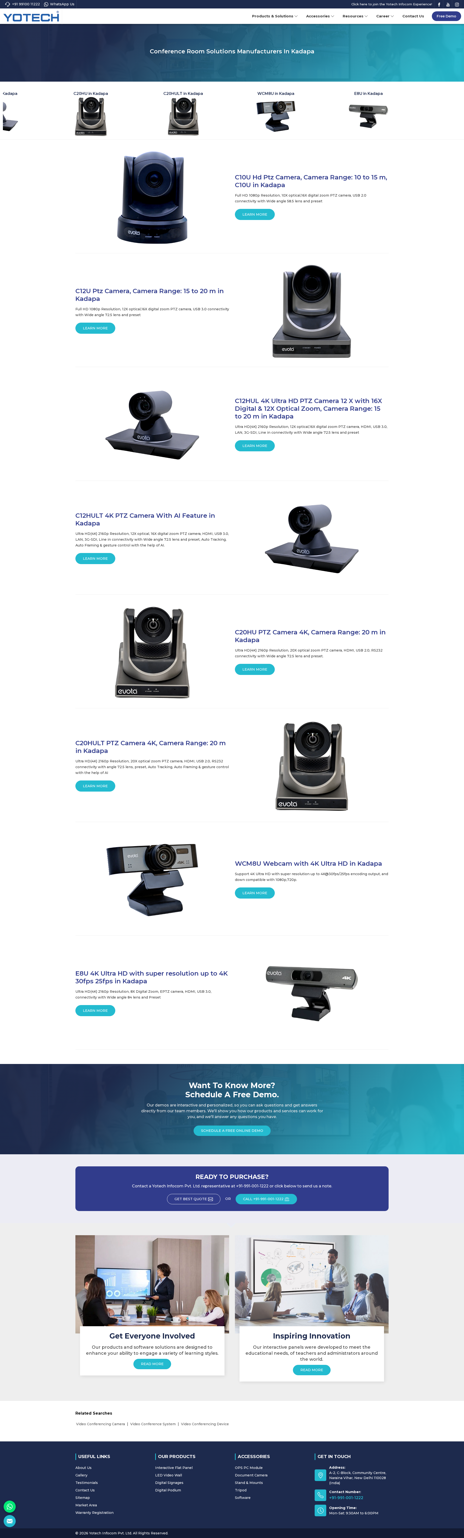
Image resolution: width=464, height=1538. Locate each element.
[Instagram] (457, 4)
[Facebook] (439, 4)
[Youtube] (448, 4)
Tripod (240, 1490)
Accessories (318, 16)
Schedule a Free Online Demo (232, 1130)
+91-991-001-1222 (346, 1497)
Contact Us (413, 16)
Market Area (86, 1505)
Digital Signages (169, 1483)
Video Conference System (153, 1424)
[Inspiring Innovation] (312, 1284)
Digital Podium (168, 1490)
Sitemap (82, 1497)
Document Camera (251, 1475)
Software (243, 1497)
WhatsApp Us (62, 4)
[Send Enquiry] (10, 1521)
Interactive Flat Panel (174, 1468)
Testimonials (86, 1483)
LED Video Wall (168, 1475)
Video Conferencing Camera (100, 1424)
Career (383, 16)
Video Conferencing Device (205, 1424)
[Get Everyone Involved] (152, 1284)
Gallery (81, 1475)
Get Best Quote (190, 1199)
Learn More (254, 214)
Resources (353, 16)
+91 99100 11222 (26, 4)
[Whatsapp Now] (10, 1507)
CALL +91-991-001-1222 (263, 1199)
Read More (152, 1364)
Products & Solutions (272, 16)
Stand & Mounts (249, 1483)
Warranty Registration (94, 1512)
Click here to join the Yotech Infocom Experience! (391, 4)
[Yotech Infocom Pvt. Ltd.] (31, 16)
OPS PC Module (249, 1468)
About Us (83, 1468)
